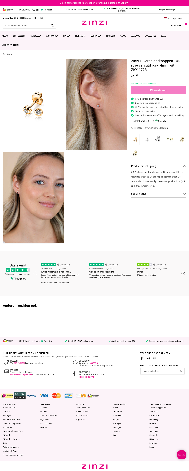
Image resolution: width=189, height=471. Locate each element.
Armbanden (52, 36)
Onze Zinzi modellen (48, 415)
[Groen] (170, 140)
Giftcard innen (82, 415)
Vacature (43, 411)
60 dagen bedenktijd (166, 10)
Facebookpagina (86, 377)
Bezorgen (7, 415)
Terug (9, 54)
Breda (151, 447)
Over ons (43, 408)
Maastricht (153, 435)
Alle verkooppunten (157, 408)
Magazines (44, 419)
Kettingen (96, 36)
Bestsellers (19, 36)
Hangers (110, 36)
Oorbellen (35, 36)
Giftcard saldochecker (12, 439)
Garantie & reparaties (12, 423)
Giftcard (6, 435)
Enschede (153, 443)
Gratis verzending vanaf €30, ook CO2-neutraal (123, 9)
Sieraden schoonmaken (13, 431)
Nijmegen (153, 439)
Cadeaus (135, 36)
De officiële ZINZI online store (80, 10)
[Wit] (147, 140)
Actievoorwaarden (11, 447)
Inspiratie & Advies (10, 451)
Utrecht (152, 423)
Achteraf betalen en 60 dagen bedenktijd (166, 341)
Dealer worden (82, 411)
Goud (123, 36)
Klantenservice (9, 408)
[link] (179, 19)
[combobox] (29, 25)
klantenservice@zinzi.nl (21, 374)
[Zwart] (158, 140)
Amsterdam (154, 411)
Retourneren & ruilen (12, 419)
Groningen (153, 431)
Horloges (80, 36)
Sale (115, 435)
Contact (6, 411)
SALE (163, 36)
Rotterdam (154, 415)
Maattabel (7, 427)
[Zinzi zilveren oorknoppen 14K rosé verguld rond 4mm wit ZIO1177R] (33, 104)
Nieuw (5, 36)
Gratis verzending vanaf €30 (123, 341)
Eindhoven (153, 427)
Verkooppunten (10, 45)
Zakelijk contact (83, 408)
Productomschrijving (143, 166)
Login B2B (80, 419)
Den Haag (153, 419)
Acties (5, 443)
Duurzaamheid (46, 423)
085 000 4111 (38, 18)
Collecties (150, 36)
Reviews (43, 427)
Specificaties (138, 193)
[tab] (158, 166)
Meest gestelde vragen (13, 455)
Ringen (66, 36)
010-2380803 (18, 18)
